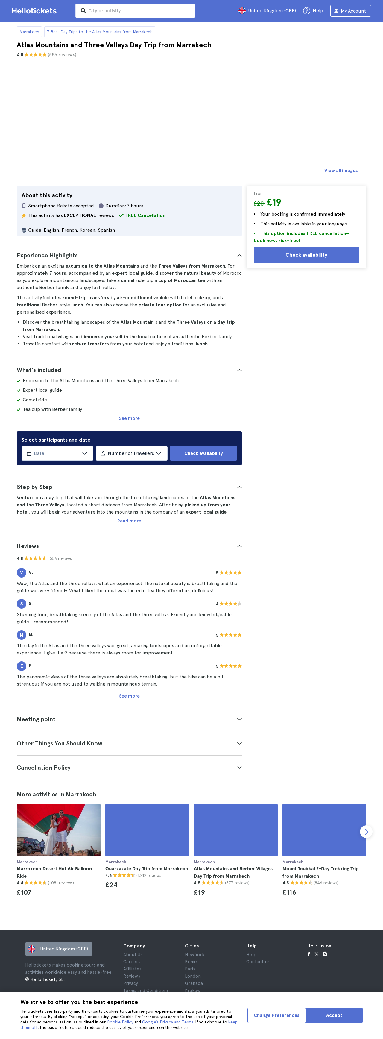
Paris (190, 969)
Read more (129, 521)
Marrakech (29, 31)
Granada (194, 983)
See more (129, 418)
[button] (129, 255)
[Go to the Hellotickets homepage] (35, 11)
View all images (341, 170)
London (193, 976)
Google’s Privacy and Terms (167, 1022)
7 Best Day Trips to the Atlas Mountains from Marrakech (100, 31)
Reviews (131, 976)
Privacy (130, 983)
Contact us (258, 961)
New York (194, 954)
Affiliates (132, 969)
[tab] (129, 255)
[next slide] (366, 831)
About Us (132, 954)
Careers (131, 961)
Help (251, 954)
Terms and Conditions (146, 990)
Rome (191, 961)
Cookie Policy (120, 1022)
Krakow (192, 990)
